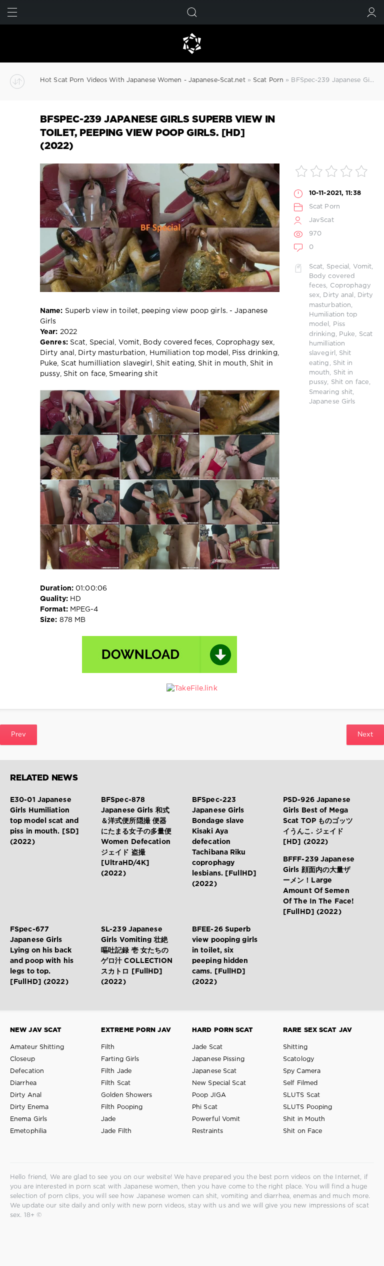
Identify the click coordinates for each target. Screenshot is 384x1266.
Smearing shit (330, 392)
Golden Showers (126, 1095)
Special (338, 267)
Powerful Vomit (216, 1119)
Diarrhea (23, 1083)
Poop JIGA (209, 1095)
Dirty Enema (29, 1107)
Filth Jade (116, 1071)
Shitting (295, 1047)
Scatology (298, 1059)
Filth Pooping (121, 1107)
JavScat (321, 220)
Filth (108, 1047)
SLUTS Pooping (307, 1107)
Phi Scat (205, 1107)
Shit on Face (302, 1131)
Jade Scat (207, 1047)
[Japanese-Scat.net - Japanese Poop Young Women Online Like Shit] (192, 43)
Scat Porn (324, 207)
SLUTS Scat (301, 1095)
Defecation (27, 1071)
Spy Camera (301, 1071)
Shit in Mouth (304, 1119)
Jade (108, 1119)
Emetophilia (28, 1131)
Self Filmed (300, 1083)
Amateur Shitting (37, 1047)
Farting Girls (120, 1059)
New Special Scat (219, 1083)
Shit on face (350, 382)
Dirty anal (338, 295)
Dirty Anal (26, 1095)
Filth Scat (115, 1083)
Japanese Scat (214, 1071)
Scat (315, 267)
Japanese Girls (332, 401)
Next (365, 735)
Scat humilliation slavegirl (340, 344)
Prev (18, 735)
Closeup (22, 1059)
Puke (347, 334)
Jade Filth (116, 1131)
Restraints (207, 1131)
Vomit (362, 267)
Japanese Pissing (218, 1059)
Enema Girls (28, 1119)
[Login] (372, 12)
